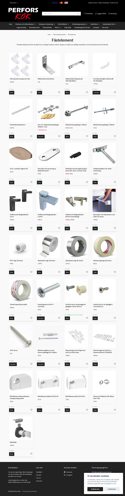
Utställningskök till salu (82, 30)
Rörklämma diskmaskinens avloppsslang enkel (19, 400)
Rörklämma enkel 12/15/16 (75, 399)
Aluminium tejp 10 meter (46, 263)
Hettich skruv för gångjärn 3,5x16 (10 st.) (102, 308)
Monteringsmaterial (79, 27)
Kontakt (38, 477)
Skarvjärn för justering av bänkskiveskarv (47, 172)
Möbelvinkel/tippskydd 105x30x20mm (74, 82)
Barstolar (105, 30)
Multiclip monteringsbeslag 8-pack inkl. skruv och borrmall (76, 172)
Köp (11, 95)
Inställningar (112, 489)
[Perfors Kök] (35, 13)
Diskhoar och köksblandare (24, 27)
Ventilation (94, 27)
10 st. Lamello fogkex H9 (19, 171)
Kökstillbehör (62, 27)
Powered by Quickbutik (29, 494)
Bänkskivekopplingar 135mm (76, 127)
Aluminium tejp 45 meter (74, 263)
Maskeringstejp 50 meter (102, 263)
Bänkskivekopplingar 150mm (103, 127)
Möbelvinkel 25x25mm (46, 81)
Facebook (69, 474)
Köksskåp (67, 30)
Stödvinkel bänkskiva (17, 127)
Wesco (57, 30)
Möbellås (13, 445)
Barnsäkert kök (34, 30)
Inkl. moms (13, 3)
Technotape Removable (18, 307)
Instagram (69, 477)
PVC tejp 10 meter (16, 263)
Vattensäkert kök (108, 27)
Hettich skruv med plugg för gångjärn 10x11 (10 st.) (76, 308)
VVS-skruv (14, 353)
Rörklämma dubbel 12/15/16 (48, 399)
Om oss (38, 480)
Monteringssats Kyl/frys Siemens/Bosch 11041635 (102, 354)
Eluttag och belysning (46, 27)
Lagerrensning (21, 30)
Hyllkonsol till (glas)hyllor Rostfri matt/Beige (75, 218)
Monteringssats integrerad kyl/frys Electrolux (75, 354)
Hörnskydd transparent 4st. (20, 81)
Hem (10, 27)
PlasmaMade (47, 30)
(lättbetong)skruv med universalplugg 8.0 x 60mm (47, 354)
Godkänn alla (95, 489)
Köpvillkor (39, 474)
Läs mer (96, 95)
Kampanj (96, 30)
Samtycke (39, 483)
